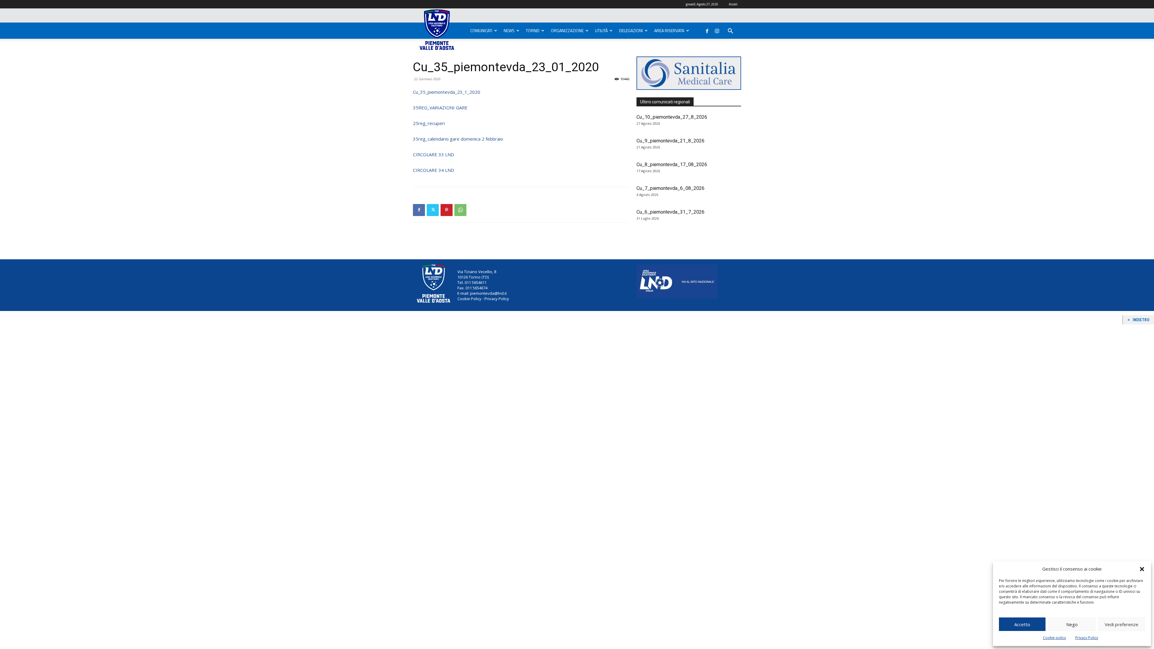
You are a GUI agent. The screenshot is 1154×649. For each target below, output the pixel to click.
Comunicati (481, 30)
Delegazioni (631, 30)
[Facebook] (707, 30)
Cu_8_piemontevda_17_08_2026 (672, 164)
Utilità (601, 30)
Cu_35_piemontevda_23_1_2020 (446, 92)
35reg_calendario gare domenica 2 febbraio (458, 139)
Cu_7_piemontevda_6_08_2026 (670, 188)
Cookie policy (1054, 637)
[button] (1142, 569)
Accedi (733, 4)
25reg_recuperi (429, 123)
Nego (1072, 624)
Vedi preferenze (1121, 624)
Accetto (1022, 624)
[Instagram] (717, 30)
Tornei (532, 30)
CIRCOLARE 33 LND (433, 154)
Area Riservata (669, 30)
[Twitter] (433, 210)
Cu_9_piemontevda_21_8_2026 (670, 141)
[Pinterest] (447, 210)
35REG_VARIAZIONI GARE (440, 108)
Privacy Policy (1086, 637)
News (509, 30)
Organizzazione (567, 30)
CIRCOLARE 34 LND (433, 170)
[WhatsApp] (460, 210)
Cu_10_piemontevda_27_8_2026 (672, 117)
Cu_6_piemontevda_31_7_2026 (670, 212)
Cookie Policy (469, 298)
